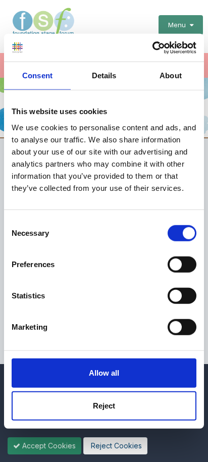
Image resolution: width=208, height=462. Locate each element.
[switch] (182, 264)
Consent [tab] (37, 75)
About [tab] (171, 75)
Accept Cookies (48, 445)
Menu (179, 25)
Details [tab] (104, 75)
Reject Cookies (115, 445)
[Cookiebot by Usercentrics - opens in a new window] (152, 47)
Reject (104, 405)
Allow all (104, 372)
